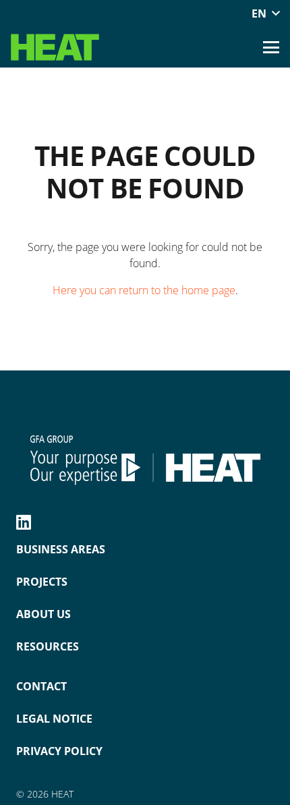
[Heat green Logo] (55, 47)
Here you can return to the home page (144, 290)
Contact (41, 686)
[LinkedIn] (23, 521)
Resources (47, 646)
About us (43, 614)
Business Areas (60, 549)
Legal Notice (54, 718)
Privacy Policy (59, 751)
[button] (265, 13)
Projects (41, 581)
